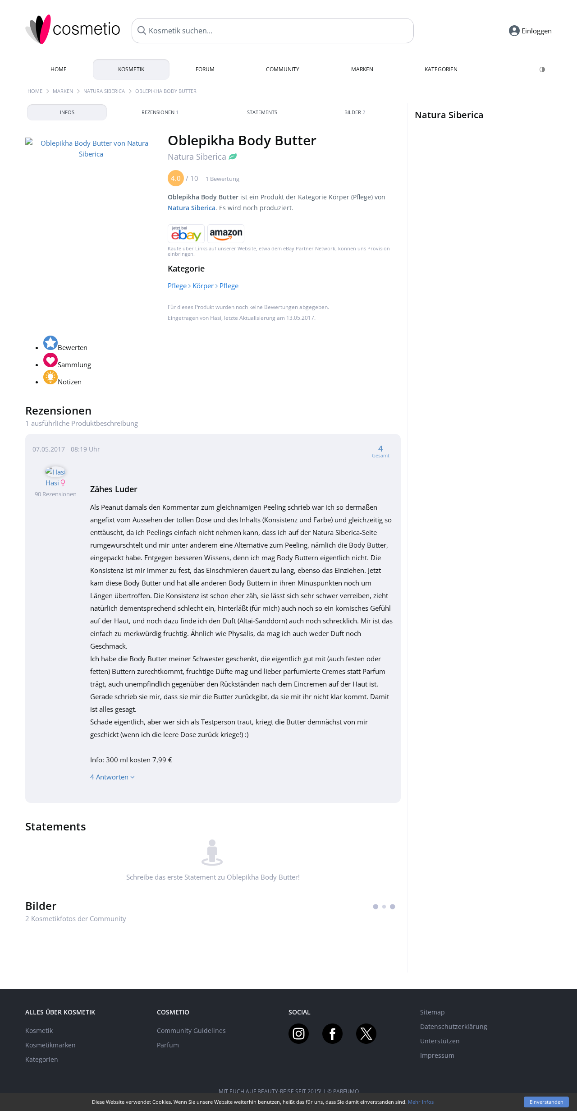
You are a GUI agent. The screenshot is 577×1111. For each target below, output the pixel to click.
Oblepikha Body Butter (166, 91)
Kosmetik (131, 69)
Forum (205, 69)
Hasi (215, 318)
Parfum (168, 1045)
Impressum (437, 1055)
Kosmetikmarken (50, 1045)
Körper (203, 285)
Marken (362, 69)
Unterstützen (440, 1041)
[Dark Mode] (543, 69)
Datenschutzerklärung (453, 1026)
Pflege (177, 285)
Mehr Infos (421, 1101)
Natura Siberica (104, 91)
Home (58, 69)
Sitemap (432, 1012)
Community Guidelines (191, 1030)
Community (282, 69)
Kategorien (441, 69)
